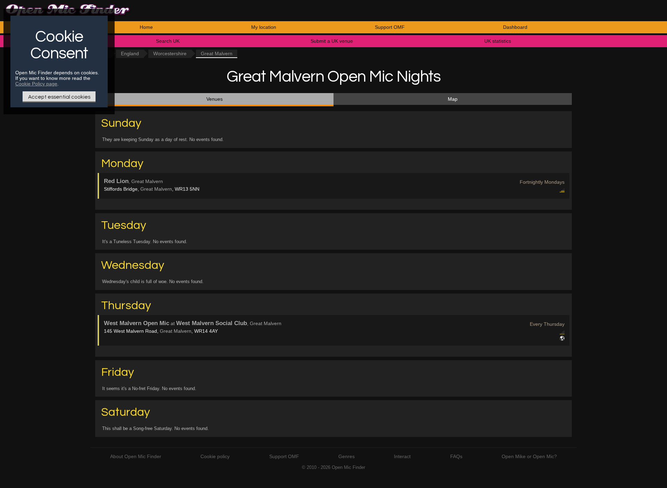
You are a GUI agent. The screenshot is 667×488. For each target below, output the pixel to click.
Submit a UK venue (332, 41)
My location (263, 27)
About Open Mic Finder (135, 456)
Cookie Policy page (36, 83)
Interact (402, 456)
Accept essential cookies (59, 97)
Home (146, 27)
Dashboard (515, 27)
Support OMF (390, 27)
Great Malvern (156, 189)
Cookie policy (215, 456)
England (130, 53)
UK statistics (497, 41)
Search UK (168, 41)
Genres (346, 456)
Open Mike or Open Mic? (529, 456)
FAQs (456, 456)
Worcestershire (170, 53)
